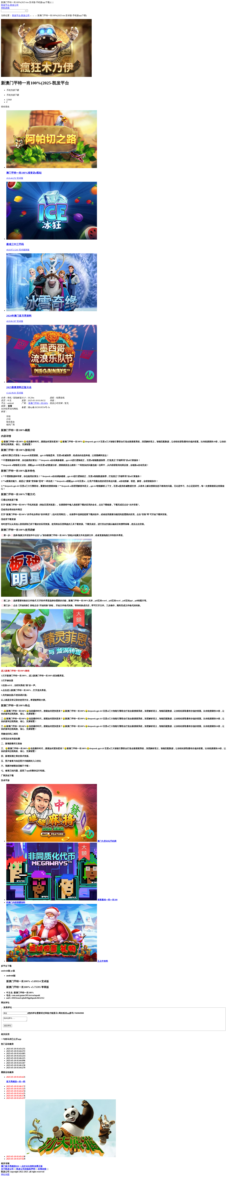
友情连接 (42, 1169)
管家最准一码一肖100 (107, 900)
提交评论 (7, 1026)
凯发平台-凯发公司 (10, 5)
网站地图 (5, 1174)
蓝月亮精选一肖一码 (15, 1081)
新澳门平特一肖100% (38, 403)
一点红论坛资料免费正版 (31, 1166)
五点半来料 (102, 961)
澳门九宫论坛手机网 (106, 841)
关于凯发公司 (7, 1169)
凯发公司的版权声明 (25, 1169)
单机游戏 (5, 8)
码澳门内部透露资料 (15, 902)
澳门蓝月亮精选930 (10, 1166)
